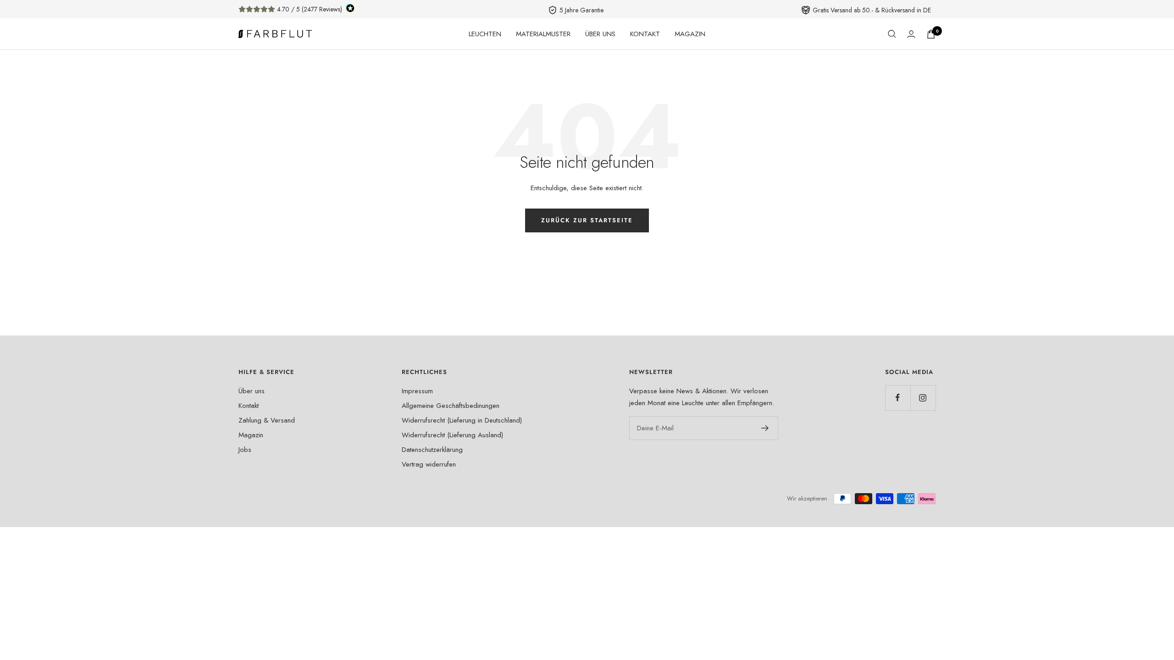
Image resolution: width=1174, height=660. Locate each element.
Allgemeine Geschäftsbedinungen (450, 406)
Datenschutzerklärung (432, 450)
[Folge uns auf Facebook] (897, 397)
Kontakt (248, 406)
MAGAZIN (690, 34)
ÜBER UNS (600, 34)
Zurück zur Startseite (587, 220)
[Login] (911, 34)
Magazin (250, 435)
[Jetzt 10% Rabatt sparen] (765, 428)
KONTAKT (645, 34)
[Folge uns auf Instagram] (923, 397)
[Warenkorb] (931, 34)
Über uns (251, 391)
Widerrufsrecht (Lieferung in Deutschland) (462, 420)
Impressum (417, 391)
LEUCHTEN (485, 34)
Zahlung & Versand (266, 420)
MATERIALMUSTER (543, 34)
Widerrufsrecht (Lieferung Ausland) (452, 435)
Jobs (244, 450)
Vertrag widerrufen (429, 464)
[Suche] (892, 34)
